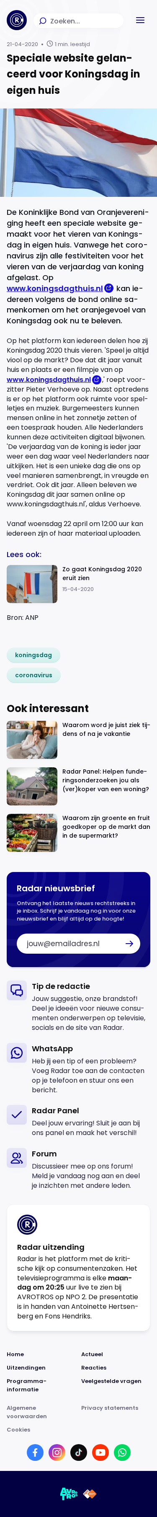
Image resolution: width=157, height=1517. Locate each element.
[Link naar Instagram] (57, 1452)
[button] (140, 20)
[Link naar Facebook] (35, 1452)
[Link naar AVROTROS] (69, 1494)
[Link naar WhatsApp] (122, 1452)
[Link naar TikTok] (78, 1452)
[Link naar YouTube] (100, 1452)
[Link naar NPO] (90, 1494)
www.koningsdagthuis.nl (55, 288)
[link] (33, 655)
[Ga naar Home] (17, 20)
